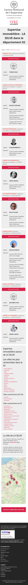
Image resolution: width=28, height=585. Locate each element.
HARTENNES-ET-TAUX (9, 411)
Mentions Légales (4, 555)
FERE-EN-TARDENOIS (9, 390)
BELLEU (6, 386)
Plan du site (3, 559)
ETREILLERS (7, 427)
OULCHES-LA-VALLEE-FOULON (11, 416)
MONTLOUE (7, 421)
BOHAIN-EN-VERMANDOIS (10, 382)
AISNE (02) (13, 442)
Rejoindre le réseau (5, 552)
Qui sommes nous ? (5, 548)
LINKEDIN (3, 573)
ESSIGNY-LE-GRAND (9, 425)
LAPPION (6, 397)
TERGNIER (6, 375)
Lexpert (3, 50)
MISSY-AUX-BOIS (8, 429)
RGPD (2, 557)
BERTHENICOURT (8, 407)
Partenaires (3, 550)
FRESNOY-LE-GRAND (9, 391)
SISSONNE (6, 400)
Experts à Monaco (4, 561)
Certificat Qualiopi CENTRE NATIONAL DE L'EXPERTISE (12, 542)
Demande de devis (13, 59)
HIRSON (6, 380)
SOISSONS (6, 370)
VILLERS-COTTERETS (9, 378)
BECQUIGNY (7, 409)
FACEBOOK (3, 576)
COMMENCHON (8, 424)
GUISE (5, 385)
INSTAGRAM (3, 574)
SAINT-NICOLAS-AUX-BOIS (10, 422)
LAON (5, 372)
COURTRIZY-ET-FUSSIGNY (10, 412)
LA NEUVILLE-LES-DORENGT (11, 419)
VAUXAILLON (7, 406)
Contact (2, 554)
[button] (7, 484)
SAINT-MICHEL (7, 388)
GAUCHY (6, 383)
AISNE (7, 50)
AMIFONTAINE (7, 417)
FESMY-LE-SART (8, 414)
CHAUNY (6, 377)
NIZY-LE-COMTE (8, 399)
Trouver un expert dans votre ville (13, 509)
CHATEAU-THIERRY (8, 373)
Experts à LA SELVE (15, 50)
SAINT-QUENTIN (8, 368)
